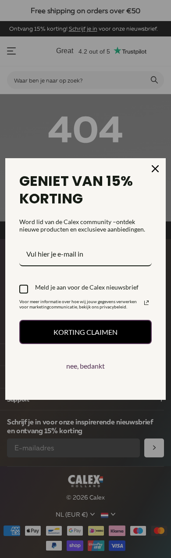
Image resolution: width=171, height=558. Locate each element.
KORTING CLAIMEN (85, 332)
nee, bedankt (85, 366)
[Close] (155, 168)
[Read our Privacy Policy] (146, 302)
